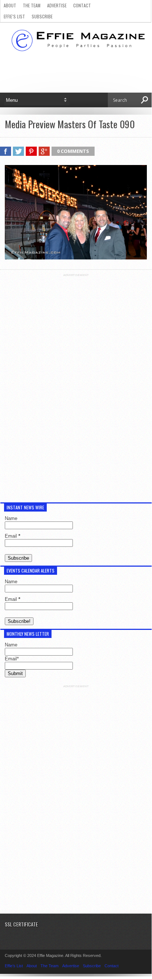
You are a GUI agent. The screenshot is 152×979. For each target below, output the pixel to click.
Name (11, 518)
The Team (31, 5)
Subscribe (42, 16)
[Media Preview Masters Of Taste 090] (76, 258)
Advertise (57, 5)
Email (12, 536)
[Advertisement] (76, 387)
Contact (82, 5)
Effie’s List (14, 16)
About (10, 5)
